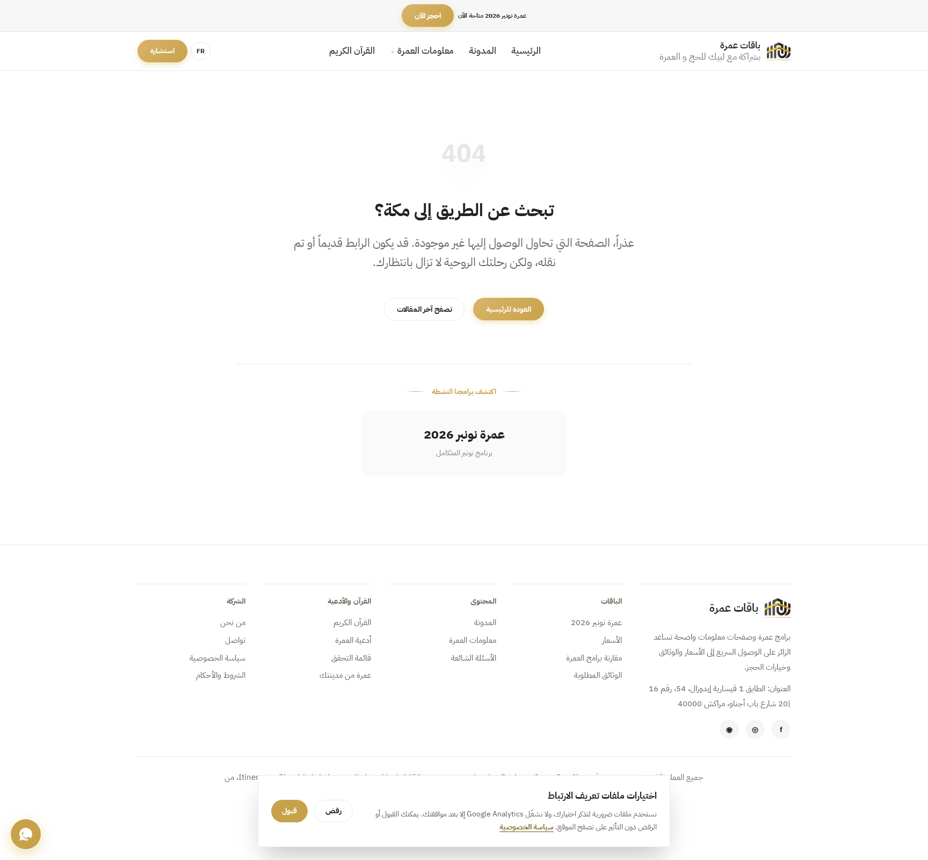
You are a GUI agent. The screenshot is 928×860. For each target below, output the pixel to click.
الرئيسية (526, 51)
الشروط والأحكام (220, 675)
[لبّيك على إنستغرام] (755, 729)
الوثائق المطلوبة (597, 675)
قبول (289, 810)
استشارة (162, 51)
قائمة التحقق (351, 658)
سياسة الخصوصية (217, 658)
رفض (333, 810)
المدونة (482, 51)
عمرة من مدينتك (345, 675)
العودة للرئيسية (508, 309)
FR (201, 51)
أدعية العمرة (353, 640)
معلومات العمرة (425, 51)
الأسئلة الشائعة (473, 658)
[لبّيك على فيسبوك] (781, 729)
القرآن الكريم (352, 51)
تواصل (235, 640)
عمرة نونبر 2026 (596, 622)
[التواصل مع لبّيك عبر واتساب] (729, 729)
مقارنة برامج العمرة (593, 658)
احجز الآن (428, 16)
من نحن (232, 622)
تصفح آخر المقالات (424, 309)
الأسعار (611, 640)
